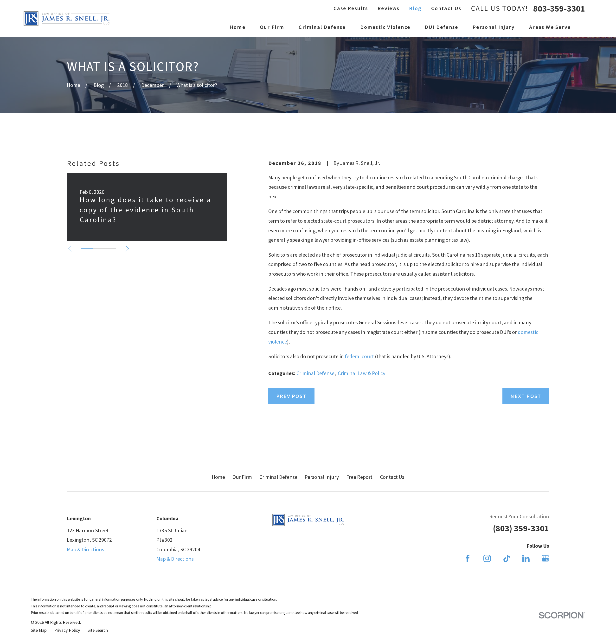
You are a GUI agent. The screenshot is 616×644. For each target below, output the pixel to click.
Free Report (359, 477)
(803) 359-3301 (521, 528)
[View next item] (127, 249)
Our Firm (242, 477)
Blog (415, 8)
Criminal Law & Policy (361, 373)
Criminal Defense (315, 373)
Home (218, 477)
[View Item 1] (87, 248)
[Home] (66, 19)
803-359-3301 (559, 8)
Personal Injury (322, 477)
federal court (359, 356)
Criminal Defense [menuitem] (322, 27)
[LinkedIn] (526, 558)
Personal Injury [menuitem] (494, 27)
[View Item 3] (110, 248)
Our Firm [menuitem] (272, 27)
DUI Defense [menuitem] (441, 27)
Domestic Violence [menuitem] (385, 27)
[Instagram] (487, 558)
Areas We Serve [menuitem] (550, 27)
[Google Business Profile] (545, 558)
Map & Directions (85, 549)
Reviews (388, 8)
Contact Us (446, 8)
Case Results (351, 8)
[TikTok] (506, 558)
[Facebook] (467, 558)
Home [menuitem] (237, 27)
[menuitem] (39, 630)
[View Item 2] (98, 248)
